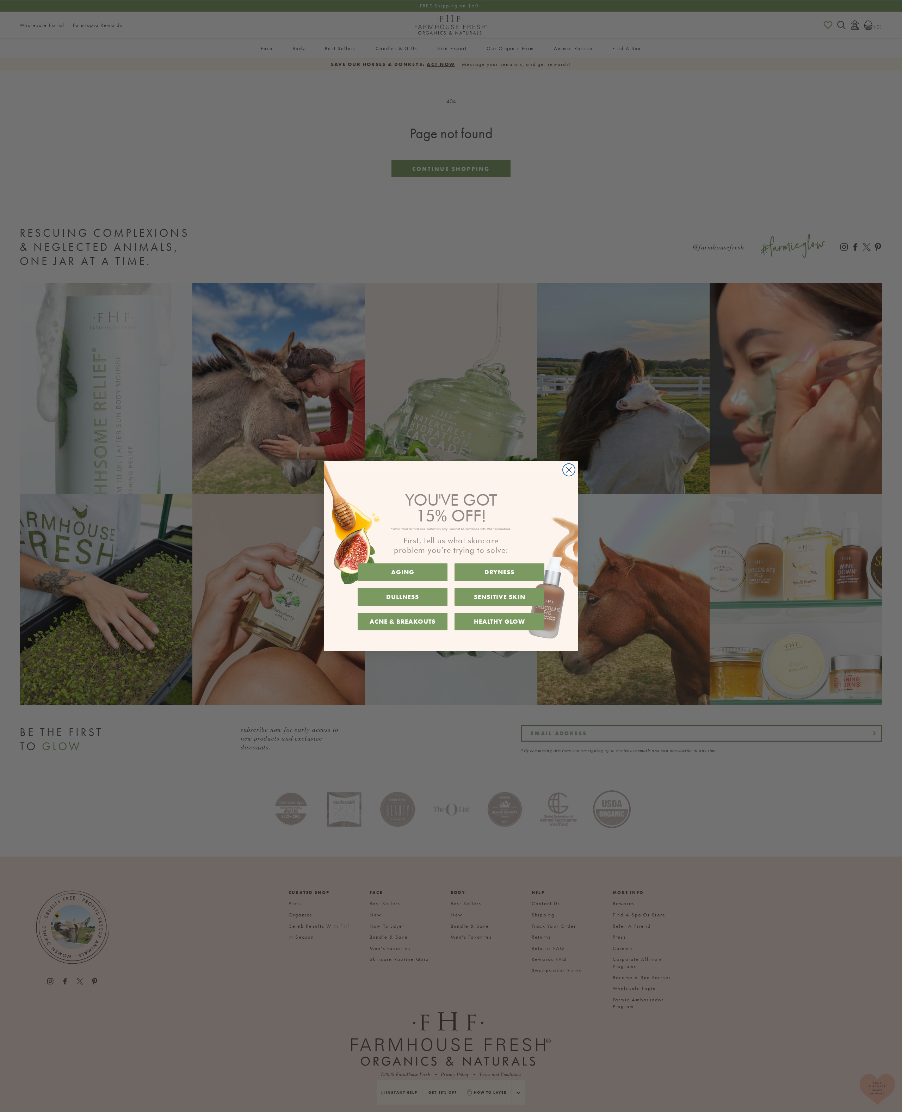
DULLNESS (402, 597)
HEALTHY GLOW (499, 621)
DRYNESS (499, 572)
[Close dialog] (569, 470)
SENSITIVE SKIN (499, 597)
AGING (402, 572)
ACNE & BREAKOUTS (402, 621)
